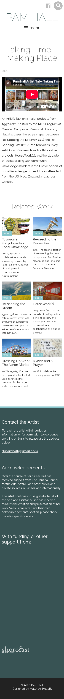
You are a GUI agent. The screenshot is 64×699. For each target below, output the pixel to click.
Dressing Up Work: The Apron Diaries (16, 363)
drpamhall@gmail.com (20, 451)
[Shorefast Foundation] (16, 650)
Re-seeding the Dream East (44, 241)
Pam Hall (32, 17)
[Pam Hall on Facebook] (48, 6)
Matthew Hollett (40, 688)
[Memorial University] (15, 607)
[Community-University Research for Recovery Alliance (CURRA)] (15, 630)
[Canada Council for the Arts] (31, 566)
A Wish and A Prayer (42, 363)
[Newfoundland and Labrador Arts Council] (15, 585)
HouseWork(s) (43, 304)
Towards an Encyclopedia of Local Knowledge (15, 243)
